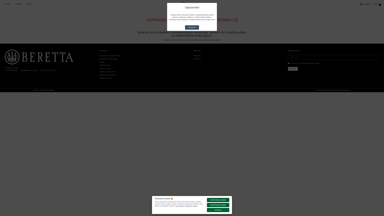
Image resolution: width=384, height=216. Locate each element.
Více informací (179, 206)
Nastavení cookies (191, 206)
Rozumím (192, 27)
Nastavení (218, 210)
